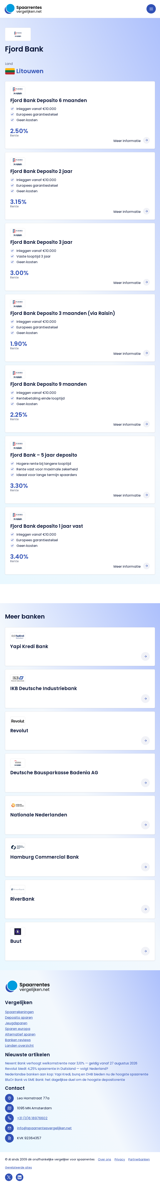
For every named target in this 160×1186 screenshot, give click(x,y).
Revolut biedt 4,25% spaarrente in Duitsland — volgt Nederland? (56, 1069)
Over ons (104, 1159)
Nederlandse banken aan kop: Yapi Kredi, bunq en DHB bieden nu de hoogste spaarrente (76, 1074)
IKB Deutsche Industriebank (43, 688)
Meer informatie (127, 140)
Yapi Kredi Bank (29, 646)
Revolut (19, 730)
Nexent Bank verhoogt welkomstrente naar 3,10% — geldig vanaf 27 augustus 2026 (71, 1063)
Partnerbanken (139, 1159)
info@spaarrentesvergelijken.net (44, 1128)
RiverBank (22, 899)
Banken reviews (18, 1040)
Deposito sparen (19, 1017)
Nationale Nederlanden (38, 815)
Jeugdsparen (16, 1023)
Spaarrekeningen (19, 1012)
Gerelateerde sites (18, 1168)
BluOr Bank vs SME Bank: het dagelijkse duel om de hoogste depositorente (65, 1080)
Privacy (120, 1159)
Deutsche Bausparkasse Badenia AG (54, 772)
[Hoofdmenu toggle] (151, 9)
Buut (15, 941)
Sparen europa (17, 1028)
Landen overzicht (19, 1045)
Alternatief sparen (20, 1034)
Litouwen (30, 71)
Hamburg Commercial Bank (44, 857)
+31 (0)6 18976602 (32, 1118)
